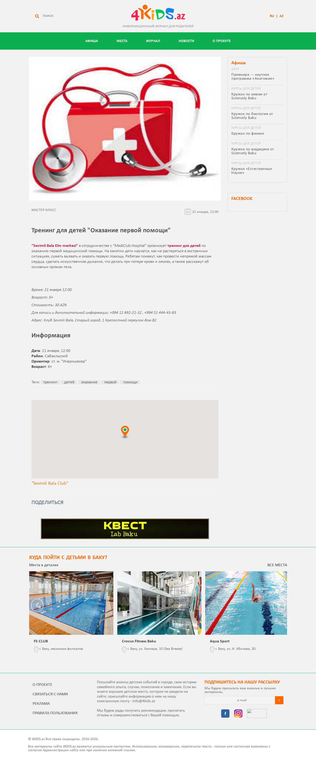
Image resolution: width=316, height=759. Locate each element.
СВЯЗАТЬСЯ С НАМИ (50, 694)
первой (110, 382)
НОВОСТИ (186, 41)
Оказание (88, 382)
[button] (124, 432)
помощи (130, 382)
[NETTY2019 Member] (257, 714)
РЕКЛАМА (41, 704)
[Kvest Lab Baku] (125, 538)
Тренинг (50, 382)
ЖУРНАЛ (153, 41)
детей (68, 382)
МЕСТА (122, 41)
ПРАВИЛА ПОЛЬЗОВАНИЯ (55, 713)
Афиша (91, 41)
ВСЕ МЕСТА (277, 565)
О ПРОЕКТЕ (222, 41)
